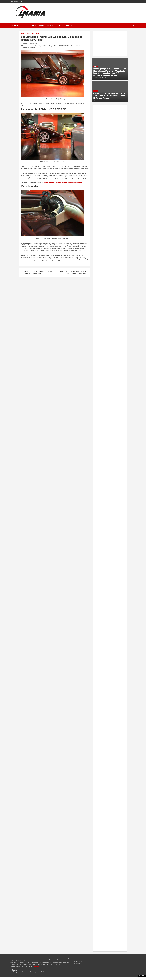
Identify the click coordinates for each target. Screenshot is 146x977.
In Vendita (28, 33)
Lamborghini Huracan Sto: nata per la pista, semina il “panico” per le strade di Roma (37, 272)
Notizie (68, 26)
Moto (41, 26)
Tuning (58, 26)
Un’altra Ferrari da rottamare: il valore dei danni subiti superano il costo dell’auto (73, 272)
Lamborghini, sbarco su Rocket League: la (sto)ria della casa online (63, 182)
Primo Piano (16, 26)
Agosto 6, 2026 (97, 77)
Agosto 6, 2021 (25, 43)
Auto (25, 26)
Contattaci (36, 966)
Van (33, 26)
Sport (49, 26)
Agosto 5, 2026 (97, 100)
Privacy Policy (78, 961)
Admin (104, 77)
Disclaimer (77, 963)
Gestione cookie (141, 975)
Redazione (77, 959)
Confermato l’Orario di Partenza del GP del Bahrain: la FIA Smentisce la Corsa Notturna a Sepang (109, 95)
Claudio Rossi (33, 43)
